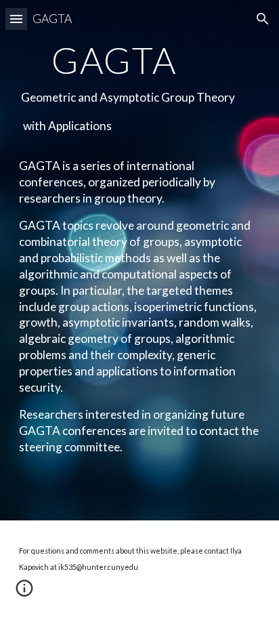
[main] (139, 260)
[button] (16, 18)
